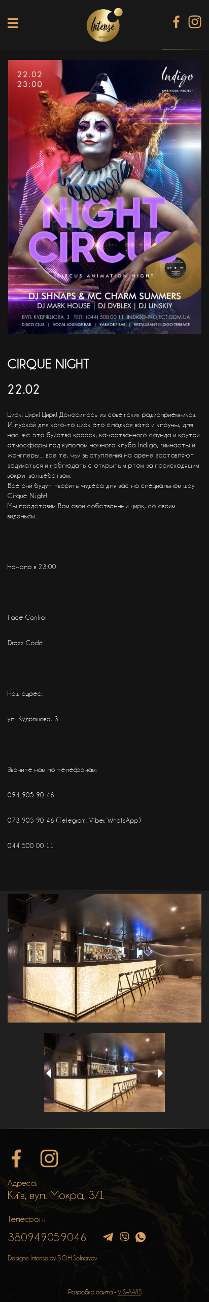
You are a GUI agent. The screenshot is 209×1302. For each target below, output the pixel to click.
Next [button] (160, 1073)
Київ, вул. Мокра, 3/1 (56, 1195)
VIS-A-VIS (130, 1291)
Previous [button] (49, 1073)
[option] (104, 958)
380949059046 (47, 1237)
